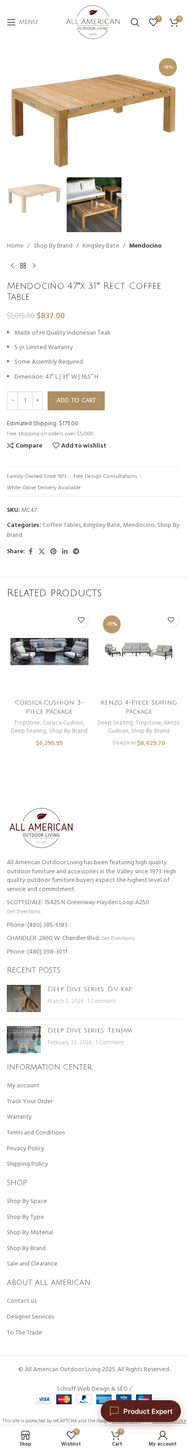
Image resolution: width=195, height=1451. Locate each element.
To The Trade (24, 1333)
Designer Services (30, 1317)
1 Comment (101, 1001)
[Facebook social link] (30, 552)
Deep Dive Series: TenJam (90, 1030)
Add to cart (76, 400)
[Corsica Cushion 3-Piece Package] (49, 652)
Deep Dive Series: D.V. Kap (90, 989)
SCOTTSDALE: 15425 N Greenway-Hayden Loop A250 (78, 902)
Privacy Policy (25, 1149)
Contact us (21, 1301)
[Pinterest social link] (53, 552)
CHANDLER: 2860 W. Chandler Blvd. (53, 938)
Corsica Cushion (63, 723)
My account (23, 1086)
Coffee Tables (62, 525)
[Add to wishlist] (81, 620)
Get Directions (23, 911)
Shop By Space (27, 1201)
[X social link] (42, 552)
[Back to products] (23, 266)
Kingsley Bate (101, 246)
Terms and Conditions (36, 1133)
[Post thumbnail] (24, 998)
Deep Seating (28, 731)
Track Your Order (30, 1101)
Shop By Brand (53, 246)
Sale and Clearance (32, 1264)
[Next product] (34, 266)
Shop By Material (30, 1232)
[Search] (135, 22)
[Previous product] (12, 266)
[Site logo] (93, 22)
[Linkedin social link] (64, 552)
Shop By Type (25, 1217)
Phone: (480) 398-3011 (37, 952)
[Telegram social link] (76, 552)
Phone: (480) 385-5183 (37, 925)
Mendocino (145, 246)
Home (15, 246)
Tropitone (27, 723)
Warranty (19, 1117)
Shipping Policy (27, 1164)
